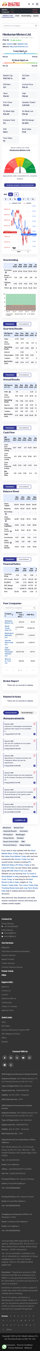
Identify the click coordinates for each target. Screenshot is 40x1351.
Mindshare (7, 828)
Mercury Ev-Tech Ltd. (8, 661)
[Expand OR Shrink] (10, 392)
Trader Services (8, 963)
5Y (28, 199)
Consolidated (24, 324)
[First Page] (7, 670)
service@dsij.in (10, 936)
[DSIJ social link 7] (10, 1064)
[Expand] (6, 272)
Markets (5, 1042)
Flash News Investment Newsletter (16, 951)
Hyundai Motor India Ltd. (9, 642)
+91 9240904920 (11, 926)
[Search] (29, 4)
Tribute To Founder (9, 1006)
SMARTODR (6, 1265)
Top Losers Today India (28, 885)
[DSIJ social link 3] (17, 1057)
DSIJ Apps (6, 1026)
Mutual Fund (18, 828)
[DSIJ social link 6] (4, 1064)
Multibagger (20, 834)
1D (5, 199)
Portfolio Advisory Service (12, 967)
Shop (4, 1022)
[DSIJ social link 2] (10, 1057)
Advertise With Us (9, 998)
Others (9, 1329)
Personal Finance (10, 845)
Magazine (5, 947)
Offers (4, 1038)
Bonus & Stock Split (10, 841)
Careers (5, 994)
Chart (17, 16)
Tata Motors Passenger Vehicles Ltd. (9, 652)
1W (10, 199)
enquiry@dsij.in (10, 933)
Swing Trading (25, 845)
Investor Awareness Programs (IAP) (16, 1030)
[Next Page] (27, 670)
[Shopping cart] (33, 4)
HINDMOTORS (8, 16)
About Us (5, 987)
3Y (23, 199)
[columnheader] (19, 615)
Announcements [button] (11, 713)
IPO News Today (22, 865)
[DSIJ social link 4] (23, 1057)
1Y (19, 199)
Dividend (20, 838)
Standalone (10, 324)
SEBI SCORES (26, 1262)
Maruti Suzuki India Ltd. (8, 628)
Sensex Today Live (22, 859)
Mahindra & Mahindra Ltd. (9, 635)
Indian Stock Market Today (15, 856)
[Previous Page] (13, 670)
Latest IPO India (8, 868)
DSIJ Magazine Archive (11, 1034)
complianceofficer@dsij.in (17, 1221)
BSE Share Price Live (18, 871)
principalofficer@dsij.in (16, 1183)
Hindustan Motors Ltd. (9, 622)
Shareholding (26, 16)
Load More (19, 820)
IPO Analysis (8, 834)
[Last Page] (33, 670)
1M (15, 199)
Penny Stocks (8, 838)
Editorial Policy (7, 1010)
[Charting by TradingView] (14, 248)
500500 (9, 44)
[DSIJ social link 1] (4, 1057)
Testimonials (7, 1002)
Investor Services (8, 955)
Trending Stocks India (10, 888)
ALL (33, 199)
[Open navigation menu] (37, 4)
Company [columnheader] (8, 615)
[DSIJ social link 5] (29, 1057)
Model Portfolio (8, 959)
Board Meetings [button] (27, 713)
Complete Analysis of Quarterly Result (20, 185)
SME (23, 841)
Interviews (24, 831)
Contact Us (6, 991)
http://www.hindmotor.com (19, 46)
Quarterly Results (10, 831)
